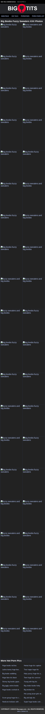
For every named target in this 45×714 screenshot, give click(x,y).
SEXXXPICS (21, 2)
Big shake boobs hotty (32, 686)
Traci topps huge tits (31, 670)
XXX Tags (15, 16)
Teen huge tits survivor (32, 678)
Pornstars (25, 16)
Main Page (5, 16)
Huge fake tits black (9, 678)
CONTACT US (24, 711)
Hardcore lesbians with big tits (11, 702)
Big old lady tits (29, 698)
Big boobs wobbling (9, 674)
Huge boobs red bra (9, 665)
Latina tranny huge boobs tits (11, 670)
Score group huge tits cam (11, 698)
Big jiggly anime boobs (10, 686)
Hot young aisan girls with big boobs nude (33, 694)
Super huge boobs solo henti (33, 702)
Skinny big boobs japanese (11, 682)
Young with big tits (30, 682)
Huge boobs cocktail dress (11, 690)
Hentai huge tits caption (32, 665)
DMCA (18, 711)
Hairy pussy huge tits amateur (33, 674)
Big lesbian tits (29, 690)
